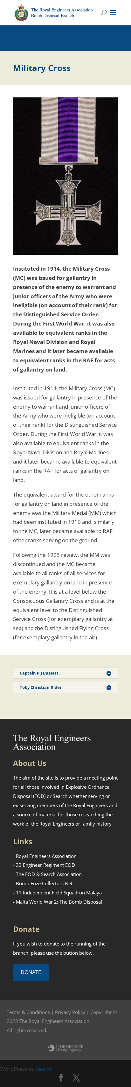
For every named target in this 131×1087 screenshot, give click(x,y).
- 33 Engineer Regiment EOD (44, 865)
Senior (44, 1068)
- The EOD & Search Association (47, 874)
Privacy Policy (70, 1012)
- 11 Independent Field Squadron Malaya (57, 892)
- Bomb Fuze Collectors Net (42, 883)
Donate (31, 972)
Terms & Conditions (28, 1012)
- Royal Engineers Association (45, 856)
